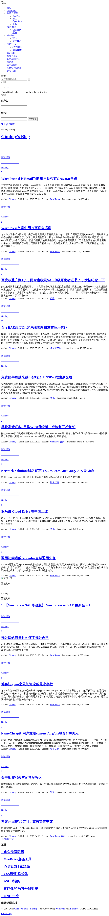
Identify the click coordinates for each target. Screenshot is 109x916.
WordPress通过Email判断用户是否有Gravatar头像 (39, 179)
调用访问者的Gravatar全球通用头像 (28, 558)
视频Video (12, 56)
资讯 (52, 398)
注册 (3, 124)
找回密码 (10, 124)
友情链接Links (14, 68)
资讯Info (11, 53)
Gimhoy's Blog (15, 136)
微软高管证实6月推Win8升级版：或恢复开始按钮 (38, 427)
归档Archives (13, 59)
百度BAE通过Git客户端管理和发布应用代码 (34, 327)
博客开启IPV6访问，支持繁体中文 (27, 821)
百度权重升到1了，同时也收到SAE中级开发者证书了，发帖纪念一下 (53, 280)
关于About (12, 65)
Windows (11, 35)
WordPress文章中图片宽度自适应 (26, 228)
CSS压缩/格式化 (14, 874)
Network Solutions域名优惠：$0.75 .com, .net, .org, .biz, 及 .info (48, 471)
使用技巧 (17, 41)
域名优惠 (11, 27)
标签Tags (11, 71)
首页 (9, 8)
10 (8, 839)
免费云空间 (12, 13)
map (35, 908)
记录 (52, 298)
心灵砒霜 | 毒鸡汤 (15, 866)
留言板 (10, 62)
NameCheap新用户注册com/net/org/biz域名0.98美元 (40, 733)
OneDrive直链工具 (16, 859)
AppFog (16, 16)
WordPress (11, 10)
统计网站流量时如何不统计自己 (25, 638)
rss (8, 87)
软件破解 (17, 47)
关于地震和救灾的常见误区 (21, 778)
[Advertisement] (34, 146)
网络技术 (17, 50)
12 (12, 839)
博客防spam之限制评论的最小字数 (27, 684)
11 (10, 839)
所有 (14, 24)
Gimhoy (12, 199)
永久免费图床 (12, 852)
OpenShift (17, 21)
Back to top (6, 913)
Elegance (74, 908)
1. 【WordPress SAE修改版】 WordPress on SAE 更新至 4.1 (45, 605)
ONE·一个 (10, 896)
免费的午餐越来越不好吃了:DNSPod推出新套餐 (37, 377)
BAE (14, 18)
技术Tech (11, 44)
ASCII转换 (10, 881)
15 (2, 321)
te (33, 908)
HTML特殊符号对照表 (19, 888)
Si (31, 908)
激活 (14, 38)
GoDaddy (16, 30)
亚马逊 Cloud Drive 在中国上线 (24, 511)
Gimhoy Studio (21, 908)
